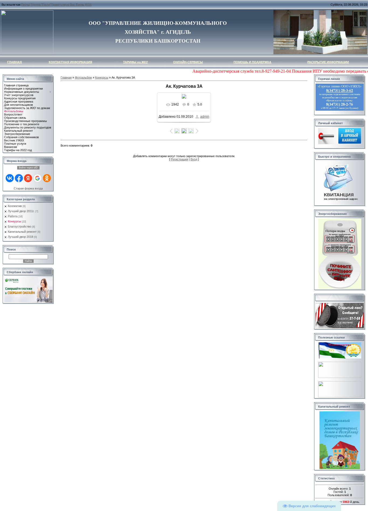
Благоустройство (19, 226)
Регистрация (179, 159)
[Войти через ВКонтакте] (10, 178)
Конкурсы (14, 221)
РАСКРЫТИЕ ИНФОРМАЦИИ (328, 62)
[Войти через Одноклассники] (47, 178)
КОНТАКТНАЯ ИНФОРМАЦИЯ (70, 62)
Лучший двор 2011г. (21, 211)
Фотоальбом (83, 77)
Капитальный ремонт (22, 231)
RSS (89, 4)
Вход (193, 159)
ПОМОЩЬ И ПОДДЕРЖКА (252, 62)
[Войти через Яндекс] (28, 178)
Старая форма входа (28, 188)
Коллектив (15, 206)
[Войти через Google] (37, 178)
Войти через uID (28, 167)
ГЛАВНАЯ (14, 62)
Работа (13, 216)
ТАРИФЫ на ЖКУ (135, 62)
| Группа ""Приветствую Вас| (53, 4)
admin (204, 117)
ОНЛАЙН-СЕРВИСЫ (188, 62)
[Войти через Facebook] (19, 178)
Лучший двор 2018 (20, 236)
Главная (66, 77)
